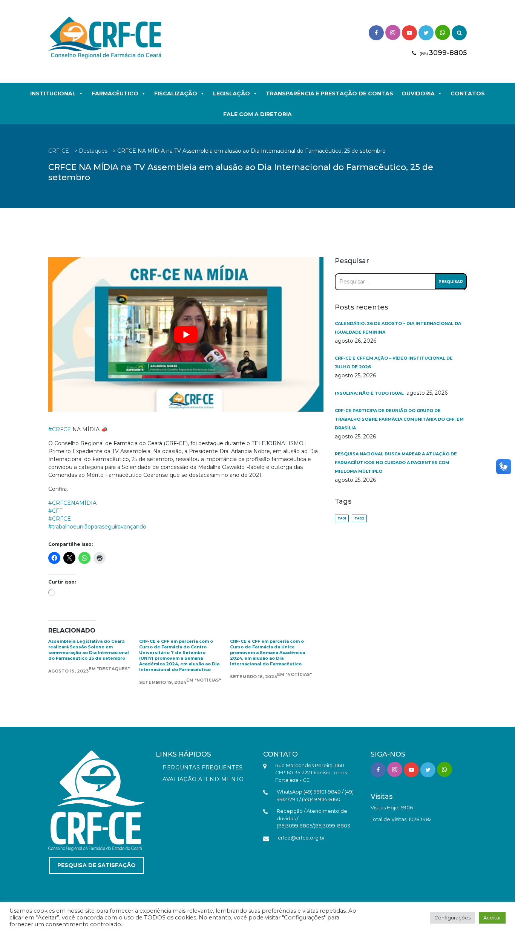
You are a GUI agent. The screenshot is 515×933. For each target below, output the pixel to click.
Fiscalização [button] (175, 93)
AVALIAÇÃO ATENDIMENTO (203, 779)
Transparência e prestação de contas (329, 93)
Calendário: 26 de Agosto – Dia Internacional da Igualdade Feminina (398, 328)
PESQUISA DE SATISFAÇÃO (96, 865)
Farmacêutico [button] (115, 93)
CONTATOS (468, 93)
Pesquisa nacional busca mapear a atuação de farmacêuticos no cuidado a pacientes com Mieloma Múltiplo (396, 462)
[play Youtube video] (185, 334)
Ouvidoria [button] (418, 93)
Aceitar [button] (492, 918)
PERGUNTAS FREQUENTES (202, 767)
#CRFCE (59, 429)
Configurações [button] (452, 918)
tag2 (359, 518)
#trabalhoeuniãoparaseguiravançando (97, 526)
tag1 (341, 518)
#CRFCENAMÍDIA (72, 502)
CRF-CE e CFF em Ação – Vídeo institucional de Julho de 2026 (394, 362)
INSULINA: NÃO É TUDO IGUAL (370, 393)
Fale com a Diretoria (257, 114)
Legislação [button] (231, 93)
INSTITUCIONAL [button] (53, 93)
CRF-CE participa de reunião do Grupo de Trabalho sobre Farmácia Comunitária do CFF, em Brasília (399, 419)
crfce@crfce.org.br (301, 838)
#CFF (55, 510)
